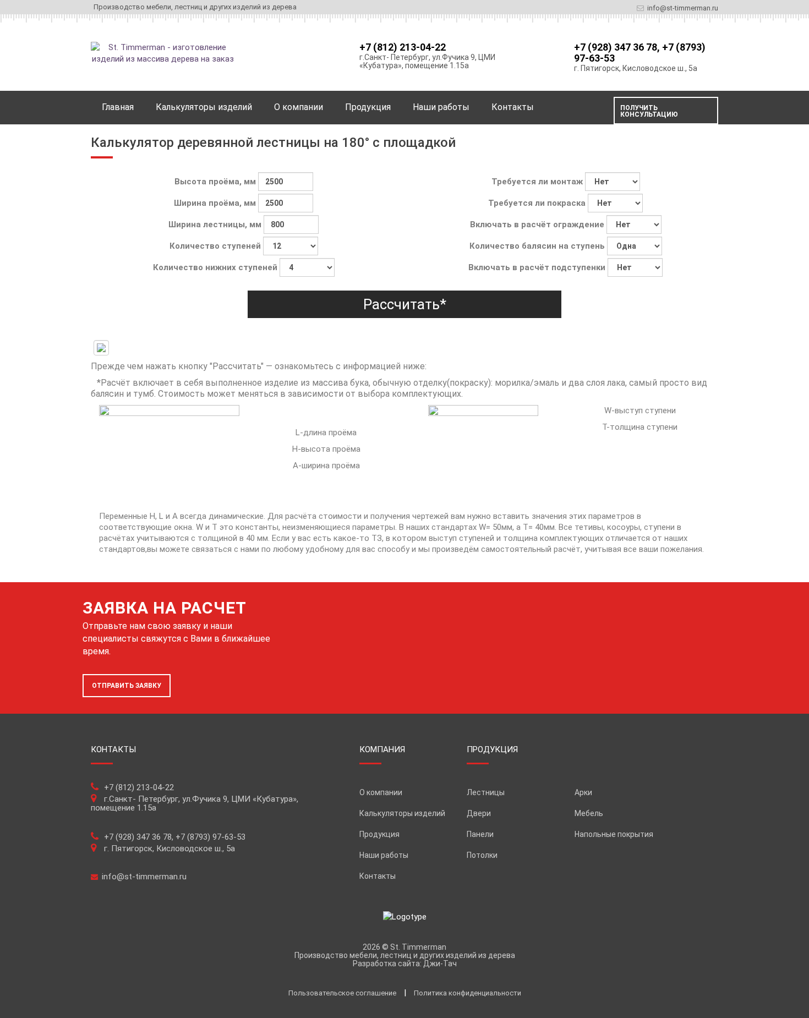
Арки (583, 792)
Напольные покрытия (614, 834)
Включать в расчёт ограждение (538, 224)
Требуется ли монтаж (538, 182)
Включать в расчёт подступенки (538, 267)
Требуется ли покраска (538, 203)
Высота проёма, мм (216, 182)
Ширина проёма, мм (216, 203)
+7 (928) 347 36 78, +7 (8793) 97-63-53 (640, 52)
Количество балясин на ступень (538, 246)
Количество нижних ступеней (216, 267)
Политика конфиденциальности (467, 993)
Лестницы (486, 792)
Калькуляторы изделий (402, 813)
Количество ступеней (216, 246)
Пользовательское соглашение (342, 993)
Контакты (512, 107)
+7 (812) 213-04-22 (402, 47)
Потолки (482, 855)
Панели (480, 834)
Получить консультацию (649, 111)
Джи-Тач (440, 963)
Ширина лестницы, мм (216, 224)
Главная (118, 107)
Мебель (589, 813)
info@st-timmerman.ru (682, 8)
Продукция (368, 107)
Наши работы (441, 107)
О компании (298, 107)
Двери (479, 813)
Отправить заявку (126, 685)
